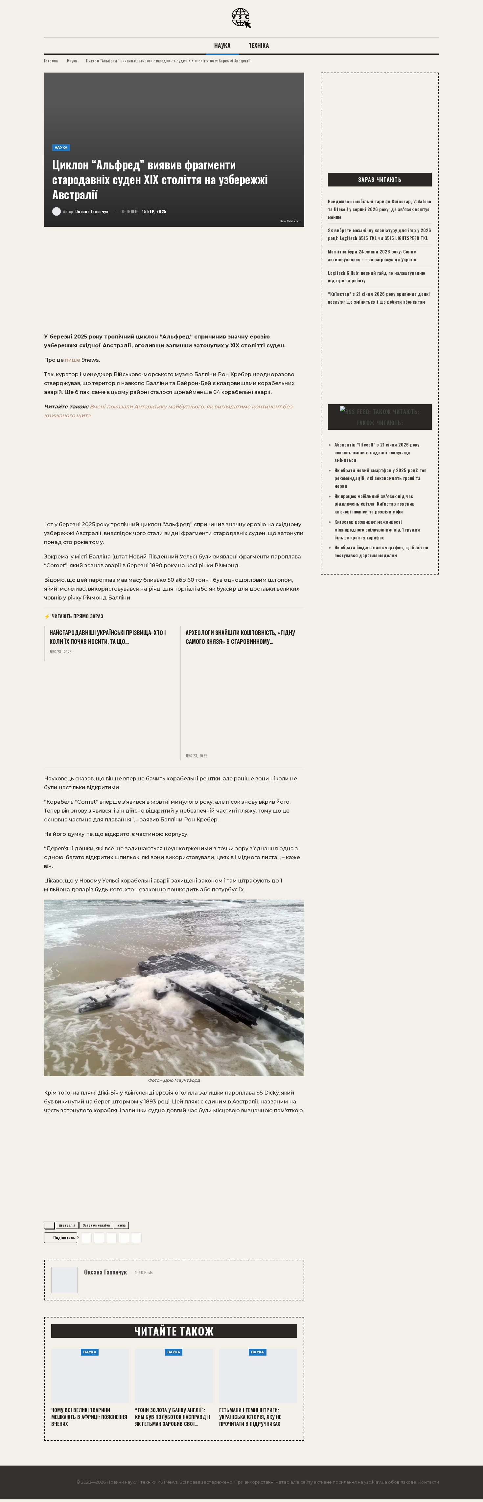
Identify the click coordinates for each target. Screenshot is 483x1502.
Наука (222, 45)
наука (121, 1225)
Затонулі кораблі (96, 1225)
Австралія (67, 1225)
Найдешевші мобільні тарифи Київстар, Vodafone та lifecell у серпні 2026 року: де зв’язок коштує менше (379, 209)
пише (72, 360)
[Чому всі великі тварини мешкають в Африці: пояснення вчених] (90, 1376)
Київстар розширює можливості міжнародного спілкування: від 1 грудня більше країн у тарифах (377, 529)
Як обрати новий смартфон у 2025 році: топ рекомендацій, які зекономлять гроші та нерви (380, 478)
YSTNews (167, 1482)
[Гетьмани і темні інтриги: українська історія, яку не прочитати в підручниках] (258, 1376)
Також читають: (379, 423)
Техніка (259, 45)
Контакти (428, 1482)
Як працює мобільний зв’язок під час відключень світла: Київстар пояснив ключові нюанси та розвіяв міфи (374, 503)
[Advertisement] (174, 284)
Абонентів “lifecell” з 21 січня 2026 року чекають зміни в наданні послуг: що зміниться (376, 452)
